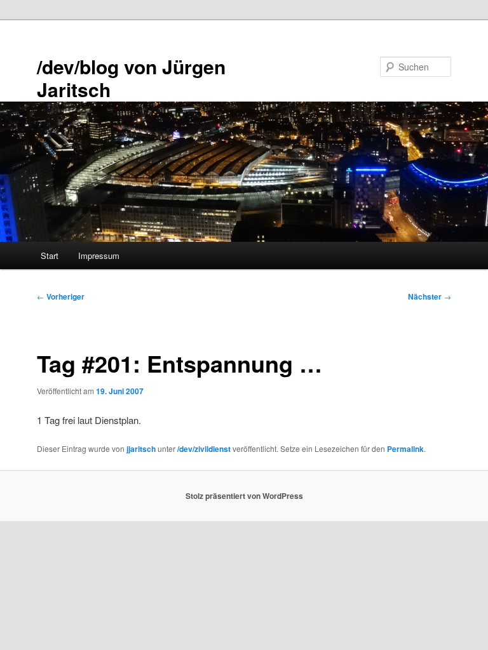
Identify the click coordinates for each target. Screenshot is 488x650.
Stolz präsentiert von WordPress (244, 495)
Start (49, 255)
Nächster (429, 296)
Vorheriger (61, 296)
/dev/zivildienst (204, 448)
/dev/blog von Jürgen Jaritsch (131, 78)
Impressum (98, 255)
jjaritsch (141, 448)
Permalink (405, 448)
